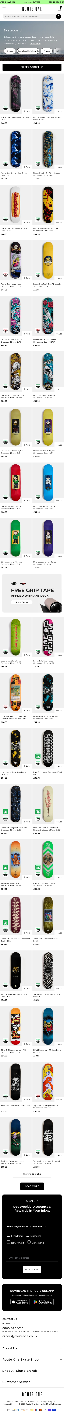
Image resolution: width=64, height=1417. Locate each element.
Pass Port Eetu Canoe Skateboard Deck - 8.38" (15, 940)
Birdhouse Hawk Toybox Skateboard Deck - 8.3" (11, 563)
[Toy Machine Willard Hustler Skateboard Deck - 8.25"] (16, 1137)
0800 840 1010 (12, 1328)
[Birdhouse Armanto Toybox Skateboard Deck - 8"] (48, 538)
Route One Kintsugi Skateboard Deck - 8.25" (47, 118)
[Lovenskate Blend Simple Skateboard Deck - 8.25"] (16, 637)
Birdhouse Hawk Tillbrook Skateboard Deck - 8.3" (44, 396)
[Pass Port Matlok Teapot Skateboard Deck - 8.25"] (16, 859)
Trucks (46, 51)
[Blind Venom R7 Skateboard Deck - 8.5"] (16, 1082)
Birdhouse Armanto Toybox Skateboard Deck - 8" (45, 563)
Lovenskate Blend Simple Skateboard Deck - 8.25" (11, 662)
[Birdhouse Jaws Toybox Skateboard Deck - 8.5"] (16, 483)
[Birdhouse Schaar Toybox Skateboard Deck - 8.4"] (48, 483)
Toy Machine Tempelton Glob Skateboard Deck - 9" (45, 1106)
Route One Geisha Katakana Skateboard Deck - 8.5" (45, 229)
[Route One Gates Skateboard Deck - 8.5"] (16, 94)
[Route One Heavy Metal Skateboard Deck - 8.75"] (16, 260)
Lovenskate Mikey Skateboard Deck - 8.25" (13, 773)
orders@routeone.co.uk (19, 1336)
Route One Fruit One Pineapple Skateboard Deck (47, 285)
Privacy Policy (46, 1401)
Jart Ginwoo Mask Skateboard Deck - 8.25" (14, 995)
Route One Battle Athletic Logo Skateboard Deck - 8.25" (46, 174)
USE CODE (26, 2)
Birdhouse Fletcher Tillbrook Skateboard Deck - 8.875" (45, 341)
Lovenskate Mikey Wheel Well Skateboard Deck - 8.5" (45, 717)
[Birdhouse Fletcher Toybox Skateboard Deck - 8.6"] (16, 427)
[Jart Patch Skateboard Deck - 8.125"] (48, 915)
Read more (35, 43)
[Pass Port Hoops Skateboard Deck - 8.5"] (48, 748)
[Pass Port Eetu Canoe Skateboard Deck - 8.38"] (16, 915)
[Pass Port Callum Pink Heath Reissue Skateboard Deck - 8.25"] (48, 804)
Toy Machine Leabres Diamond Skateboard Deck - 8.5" (46, 1162)
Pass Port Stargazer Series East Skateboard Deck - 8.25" (14, 828)
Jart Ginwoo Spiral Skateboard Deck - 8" (46, 995)
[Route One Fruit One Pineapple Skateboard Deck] (48, 260)
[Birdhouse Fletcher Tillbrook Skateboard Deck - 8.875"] (48, 316)
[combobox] (32, 16)
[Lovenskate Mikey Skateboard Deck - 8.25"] (16, 748)
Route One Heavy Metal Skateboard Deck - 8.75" (11, 285)
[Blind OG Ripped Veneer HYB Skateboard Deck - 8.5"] (16, 1026)
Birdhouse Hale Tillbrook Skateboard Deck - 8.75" (11, 341)
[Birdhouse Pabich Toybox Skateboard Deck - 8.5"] (48, 427)
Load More (32, 1186)
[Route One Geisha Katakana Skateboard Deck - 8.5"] (48, 205)
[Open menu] (4, 8)
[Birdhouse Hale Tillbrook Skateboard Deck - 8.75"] (16, 316)
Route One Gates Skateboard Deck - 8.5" (16, 118)
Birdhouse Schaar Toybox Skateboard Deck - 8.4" (44, 507)
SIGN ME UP (32, 1269)
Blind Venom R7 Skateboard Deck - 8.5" (15, 1106)
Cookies (31, 1401)
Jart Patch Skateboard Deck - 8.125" (46, 940)
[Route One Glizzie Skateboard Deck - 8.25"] (16, 205)
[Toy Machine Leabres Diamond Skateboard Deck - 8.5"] (48, 1137)
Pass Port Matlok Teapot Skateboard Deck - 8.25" (11, 884)
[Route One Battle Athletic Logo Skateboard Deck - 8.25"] (48, 149)
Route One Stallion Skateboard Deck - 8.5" (14, 174)
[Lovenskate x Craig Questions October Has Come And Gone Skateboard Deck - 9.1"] (16, 693)
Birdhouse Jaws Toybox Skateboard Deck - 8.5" (11, 507)
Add (28, 111)
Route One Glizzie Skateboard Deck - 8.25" (14, 229)
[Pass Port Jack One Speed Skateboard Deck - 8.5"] (48, 859)
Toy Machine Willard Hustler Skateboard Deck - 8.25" (13, 1162)
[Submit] (58, 16)
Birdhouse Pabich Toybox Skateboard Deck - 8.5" (44, 452)
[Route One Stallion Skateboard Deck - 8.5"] (16, 149)
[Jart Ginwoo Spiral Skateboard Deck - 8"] (48, 970)
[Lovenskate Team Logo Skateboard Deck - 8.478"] (48, 637)
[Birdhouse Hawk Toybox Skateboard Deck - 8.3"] (16, 538)
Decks (10, 51)
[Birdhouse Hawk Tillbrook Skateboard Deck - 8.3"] (48, 371)
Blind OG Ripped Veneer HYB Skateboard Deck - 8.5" (13, 1051)
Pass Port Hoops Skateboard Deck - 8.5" (47, 773)
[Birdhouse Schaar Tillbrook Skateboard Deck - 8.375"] (16, 371)
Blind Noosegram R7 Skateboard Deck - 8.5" (47, 1051)
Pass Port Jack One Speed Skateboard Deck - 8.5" (44, 884)
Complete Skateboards (28, 51)
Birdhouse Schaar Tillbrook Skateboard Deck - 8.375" (12, 396)
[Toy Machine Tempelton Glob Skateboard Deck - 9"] (48, 1082)
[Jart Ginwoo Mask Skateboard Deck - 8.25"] (16, 970)
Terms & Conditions (15, 1401)
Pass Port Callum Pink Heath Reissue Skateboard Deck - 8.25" (47, 828)
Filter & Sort (30, 67)
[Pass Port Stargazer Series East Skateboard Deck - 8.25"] (16, 804)
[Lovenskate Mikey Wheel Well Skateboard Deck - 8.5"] (48, 693)
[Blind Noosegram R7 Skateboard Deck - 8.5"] (48, 1026)
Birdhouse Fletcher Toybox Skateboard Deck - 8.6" (12, 452)
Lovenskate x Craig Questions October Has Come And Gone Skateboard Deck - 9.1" (13, 717)
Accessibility (8, 1404)
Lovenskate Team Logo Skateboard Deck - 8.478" (44, 662)
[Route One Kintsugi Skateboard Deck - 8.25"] (48, 94)
